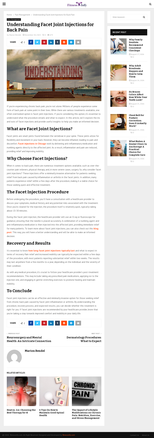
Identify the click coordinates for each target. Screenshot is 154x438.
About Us (145, 435)
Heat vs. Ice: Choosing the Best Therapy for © (21, 411)
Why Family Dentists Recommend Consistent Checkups (136, 45)
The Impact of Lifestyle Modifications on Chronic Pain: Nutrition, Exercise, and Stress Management (86, 414)
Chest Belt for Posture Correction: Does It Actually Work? (137, 121)
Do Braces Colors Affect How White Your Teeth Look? (138, 96)
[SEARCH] (144, 17)
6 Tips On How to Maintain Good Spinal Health (51, 413)
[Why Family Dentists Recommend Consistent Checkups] (118, 46)
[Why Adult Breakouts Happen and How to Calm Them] (118, 72)
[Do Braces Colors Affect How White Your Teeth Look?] (118, 99)
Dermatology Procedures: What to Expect (84, 339)
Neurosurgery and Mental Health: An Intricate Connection (29, 339)
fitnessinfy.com (69, 435)
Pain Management (14, 19)
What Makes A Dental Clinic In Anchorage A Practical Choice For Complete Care (138, 148)
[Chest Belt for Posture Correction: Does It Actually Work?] (118, 122)
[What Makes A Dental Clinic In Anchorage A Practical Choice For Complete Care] (118, 148)
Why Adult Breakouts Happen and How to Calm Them (136, 71)
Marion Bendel (15, 35)
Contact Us (134, 435)
